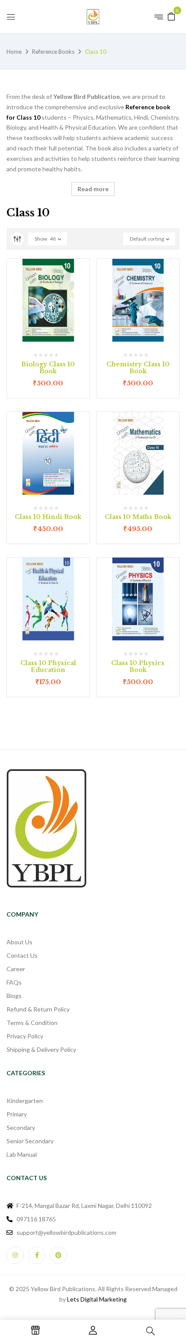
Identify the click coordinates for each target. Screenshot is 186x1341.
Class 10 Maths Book (138, 517)
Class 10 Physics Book (137, 666)
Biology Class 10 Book (48, 367)
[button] (171, 16)
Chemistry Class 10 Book (138, 367)
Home (14, 51)
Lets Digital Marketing (97, 1299)
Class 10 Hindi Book (48, 517)
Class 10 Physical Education (48, 666)
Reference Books (53, 51)
